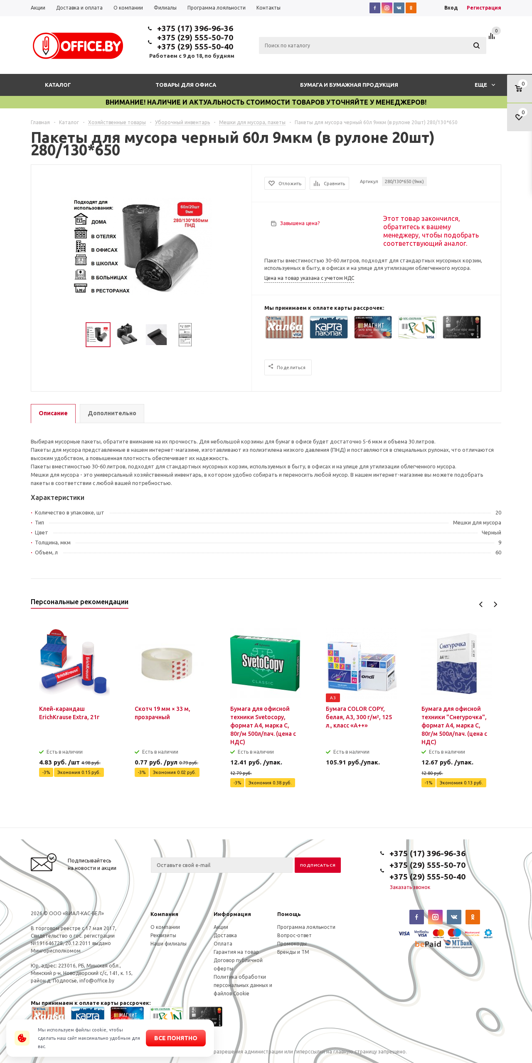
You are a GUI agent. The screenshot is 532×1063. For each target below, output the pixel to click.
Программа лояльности (306, 927)
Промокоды (292, 943)
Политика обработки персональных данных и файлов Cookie (243, 985)
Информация (232, 914)
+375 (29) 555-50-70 (195, 37)
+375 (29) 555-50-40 (195, 46)
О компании (165, 927)
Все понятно (175, 1038)
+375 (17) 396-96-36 (195, 28)
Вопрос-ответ (294, 935)
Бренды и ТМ (293, 952)
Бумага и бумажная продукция (349, 85)
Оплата (223, 943)
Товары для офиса (185, 85)
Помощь (289, 914)
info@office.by (96, 980)
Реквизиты (163, 935)
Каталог (58, 85)
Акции (221, 927)
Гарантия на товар (236, 952)
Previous (481, 604)
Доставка (225, 935)
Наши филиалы (168, 943)
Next (495, 604)
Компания (164, 914)
